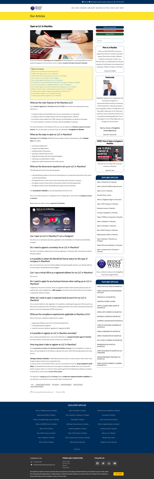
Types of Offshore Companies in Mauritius (109, 217)
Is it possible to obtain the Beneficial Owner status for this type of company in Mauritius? (56, 82)
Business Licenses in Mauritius (106, 208)
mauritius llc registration (66, 384)
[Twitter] (103, 463)
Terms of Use (66, 463)
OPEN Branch (83, 8)
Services (77, 8)
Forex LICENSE (98, 8)
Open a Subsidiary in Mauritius (106, 221)
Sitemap (64, 465)
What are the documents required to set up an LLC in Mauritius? (49, 76)
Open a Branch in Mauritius (46, 442)
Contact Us (77, 449)
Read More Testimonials (109, 134)
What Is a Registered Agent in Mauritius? (109, 199)
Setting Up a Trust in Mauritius (109, 442)
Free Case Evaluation (110, 31)
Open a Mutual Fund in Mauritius (107, 182)
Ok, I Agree (119, 474)
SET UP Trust (106, 8)
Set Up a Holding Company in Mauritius (46, 410)
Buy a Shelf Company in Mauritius (107, 230)
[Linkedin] (109, 463)
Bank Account (91, 8)
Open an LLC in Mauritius (104, 191)
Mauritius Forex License (104, 195)
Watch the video (109, 170)
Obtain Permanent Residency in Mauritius (109, 245)
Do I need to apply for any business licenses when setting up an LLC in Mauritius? (54, 87)
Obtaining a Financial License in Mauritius (77, 424)
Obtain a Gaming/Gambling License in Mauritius (46, 419)
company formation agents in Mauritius (79, 337)
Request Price (110, 34)
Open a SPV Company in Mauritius (107, 204)
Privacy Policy (66, 461)
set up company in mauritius (37, 386)
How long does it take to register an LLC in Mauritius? (47, 95)
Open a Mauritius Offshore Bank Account (109, 186)
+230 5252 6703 (119, 2)
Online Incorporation (109, 27)
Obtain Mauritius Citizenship (77, 442)
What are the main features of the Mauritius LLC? (45, 71)
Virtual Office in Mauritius (77, 419)
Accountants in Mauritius (108, 415)
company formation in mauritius (43, 384)
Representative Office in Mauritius (107, 234)
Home (72, 8)
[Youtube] (114, 463)
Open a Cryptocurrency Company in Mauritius (108, 250)
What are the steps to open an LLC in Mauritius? (45, 73)
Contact (122, 8)
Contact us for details (110, 71)
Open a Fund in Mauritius (46, 428)
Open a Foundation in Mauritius (106, 226)
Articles (112, 8)
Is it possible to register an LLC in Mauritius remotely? (46, 93)
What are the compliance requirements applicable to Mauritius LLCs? (51, 91)
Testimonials (65, 467)
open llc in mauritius (78, 384)
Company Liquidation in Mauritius (107, 213)
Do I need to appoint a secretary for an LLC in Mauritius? (47, 80)
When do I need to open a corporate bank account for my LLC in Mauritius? (52, 89)
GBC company (56, 290)
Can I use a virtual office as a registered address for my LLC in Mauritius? (51, 84)
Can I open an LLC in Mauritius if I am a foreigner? (45, 78)
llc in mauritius (55, 384)
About (117, 8)
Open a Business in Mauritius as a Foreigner (107, 240)
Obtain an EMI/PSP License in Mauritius (46, 424)
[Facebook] (97, 463)
